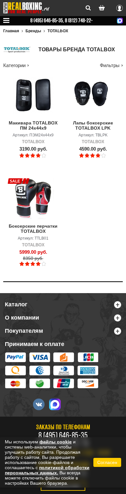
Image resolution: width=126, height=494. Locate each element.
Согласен (107, 462)
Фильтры (110, 65)
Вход (119, 7)
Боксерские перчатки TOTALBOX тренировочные (33, 228)
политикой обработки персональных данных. (47, 470)
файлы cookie (55, 441)
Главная (11, 31)
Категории (14, 65)
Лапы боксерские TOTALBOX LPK (93, 125)
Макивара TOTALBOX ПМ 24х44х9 (33, 125)
